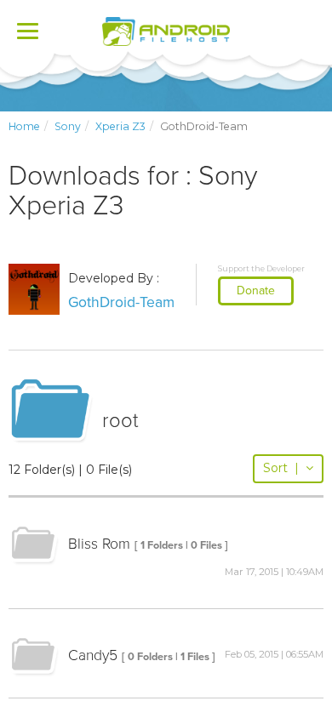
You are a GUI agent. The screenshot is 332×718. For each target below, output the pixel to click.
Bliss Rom (99, 544)
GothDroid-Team (121, 302)
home (24, 126)
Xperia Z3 (120, 126)
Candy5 (92, 655)
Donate (256, 290)
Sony (67, 126)
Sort (281, 468)
